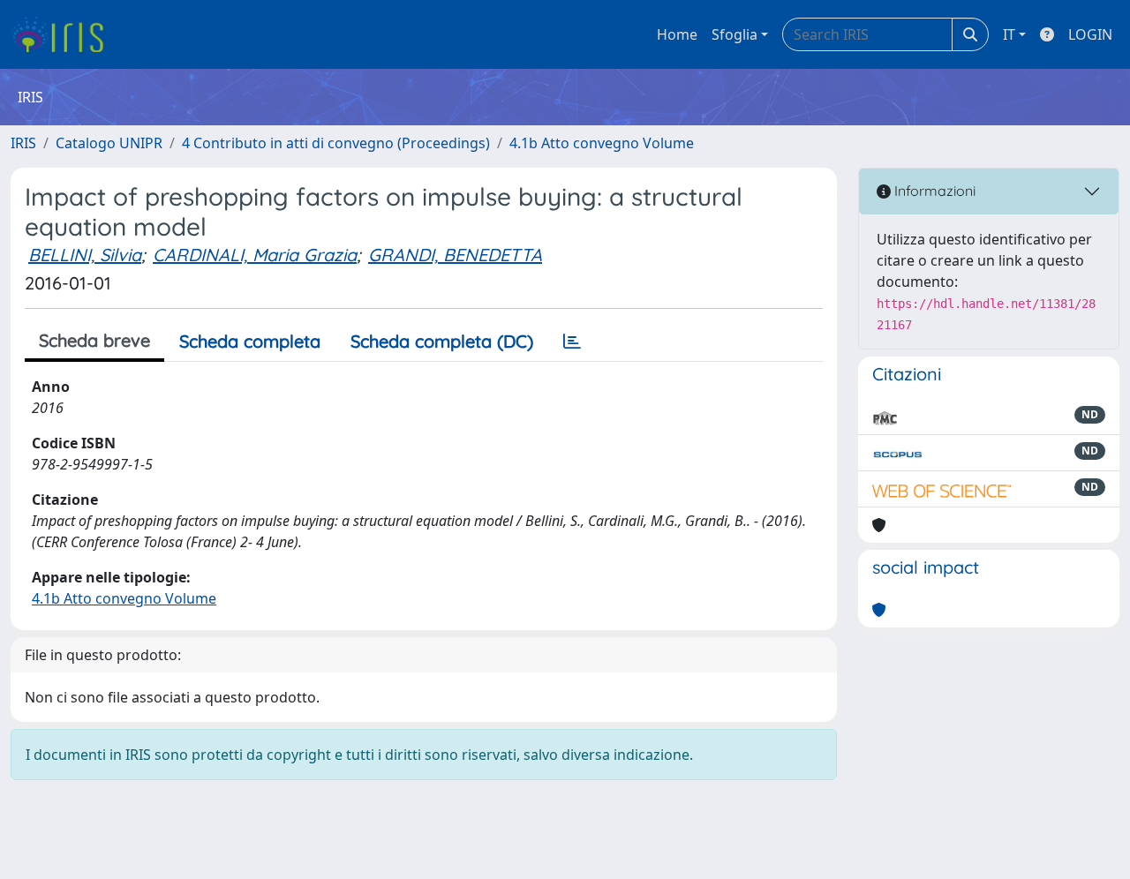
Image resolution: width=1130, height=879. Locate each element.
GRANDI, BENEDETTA (455, 255)
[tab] (572, 341)
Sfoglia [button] (734, 34)
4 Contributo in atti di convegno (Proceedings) (336, 143)
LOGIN (1090, 34)
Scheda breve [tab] (94, 340)
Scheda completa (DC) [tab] (441, 341)
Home (677, 34)
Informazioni (933, 190)
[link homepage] (64, 34)
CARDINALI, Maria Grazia (255, 255)
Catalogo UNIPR (109, 143)
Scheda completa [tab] (249, 341)
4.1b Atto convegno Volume (601, 143)
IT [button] (1009, 34)
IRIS (23, 143)
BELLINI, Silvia (84, 255)
